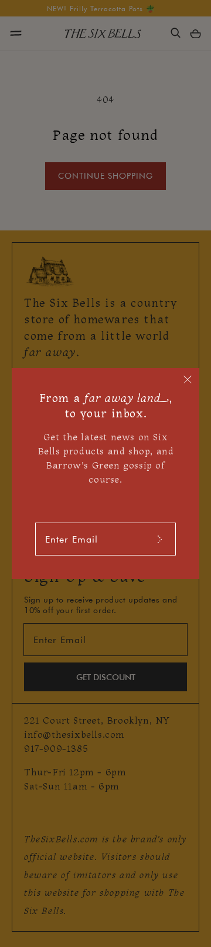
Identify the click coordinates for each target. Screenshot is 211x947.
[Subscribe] (159, 539)
